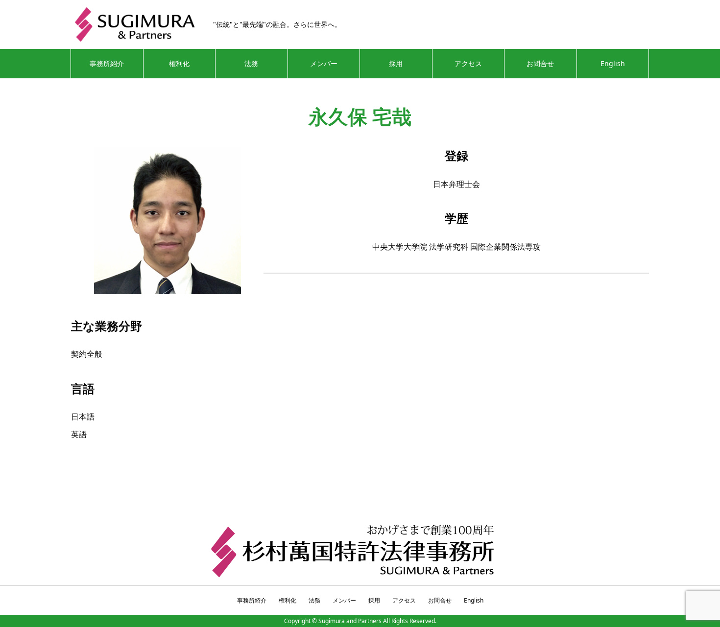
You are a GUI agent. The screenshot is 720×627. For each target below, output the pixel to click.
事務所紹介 (107, 63)
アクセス (468, 63)
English (612, 63)
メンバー (323, 63)
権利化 (179, 63)
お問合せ (540, 63)
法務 (251, 63)
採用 (396, 63)
